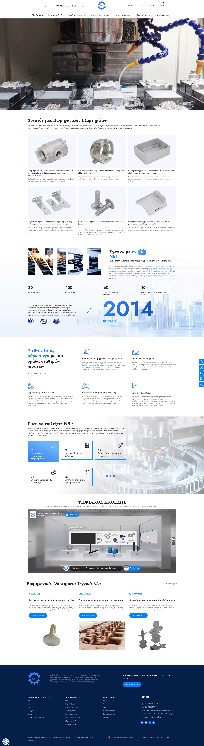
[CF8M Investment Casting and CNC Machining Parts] (102, 151)
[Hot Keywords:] (158, 2)
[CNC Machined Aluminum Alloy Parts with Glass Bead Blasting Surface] (152, 202)
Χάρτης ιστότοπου (163, 737)
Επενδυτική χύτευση (72, 707)
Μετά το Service (109, 710)
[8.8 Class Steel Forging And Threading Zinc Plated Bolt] (102, 202)
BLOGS (153, 6)
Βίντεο (105, 717)
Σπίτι (29, 704)
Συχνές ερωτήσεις (109, 714)
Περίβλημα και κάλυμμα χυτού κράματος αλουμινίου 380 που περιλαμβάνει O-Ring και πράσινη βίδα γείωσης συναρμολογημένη (50, 173)
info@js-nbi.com (166, 710)
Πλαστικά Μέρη (70, 724)
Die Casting (69, 704)
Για (29, 707)
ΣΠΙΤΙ (130, 6)
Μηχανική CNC (70, 721)
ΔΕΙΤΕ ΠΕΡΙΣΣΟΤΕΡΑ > (37, 373)
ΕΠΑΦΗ (161, 6)
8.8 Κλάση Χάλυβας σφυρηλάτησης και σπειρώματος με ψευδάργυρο (100, 222)
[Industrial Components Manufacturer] (142, 251)
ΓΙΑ (136, 6)
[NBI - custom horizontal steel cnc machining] (34, 678)
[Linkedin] (142, 722)
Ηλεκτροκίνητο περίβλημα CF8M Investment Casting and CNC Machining (101, 171)
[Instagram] (146, 722)
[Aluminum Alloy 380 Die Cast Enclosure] (52, 151)
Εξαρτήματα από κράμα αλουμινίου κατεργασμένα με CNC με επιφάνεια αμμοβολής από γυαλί (151, 222)
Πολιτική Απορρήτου (148, 737)
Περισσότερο (170, 584)
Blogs (30, 714)
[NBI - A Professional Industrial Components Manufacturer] (64, 261)
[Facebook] (153, 722)
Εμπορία (30, 711)
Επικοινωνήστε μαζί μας (132, 684)
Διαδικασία (107, 704)
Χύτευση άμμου (70, 711)
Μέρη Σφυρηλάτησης (72, 717)
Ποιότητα (106, 707)
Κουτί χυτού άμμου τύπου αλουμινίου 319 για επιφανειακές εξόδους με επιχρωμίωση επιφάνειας (151, 171)
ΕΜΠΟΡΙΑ (144, 6)
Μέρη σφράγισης (71, 714)
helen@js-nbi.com (77, 6)
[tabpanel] (102, 64)
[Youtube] (149, 722)
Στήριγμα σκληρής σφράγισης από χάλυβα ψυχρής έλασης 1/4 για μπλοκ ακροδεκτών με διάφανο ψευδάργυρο (50, 222)
